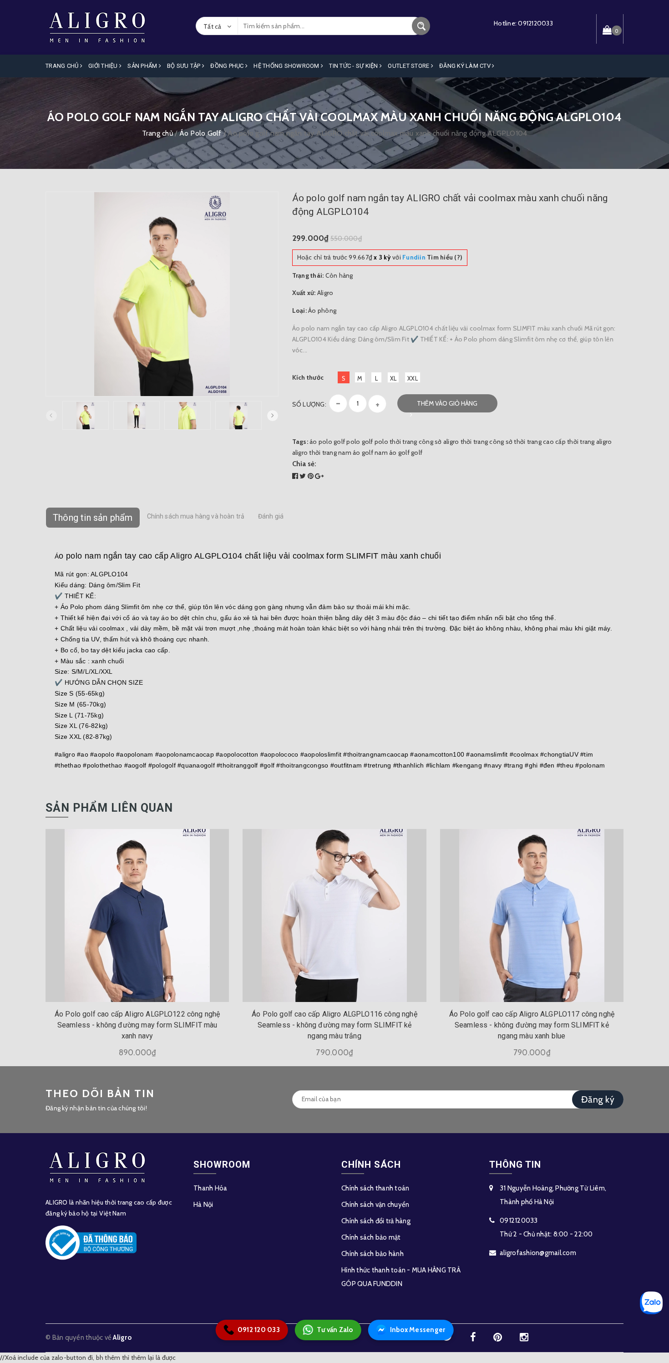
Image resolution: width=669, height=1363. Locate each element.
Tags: (301, 441)
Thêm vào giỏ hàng (447, 403)
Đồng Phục (227, 65)
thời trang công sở (487, 441)
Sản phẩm (142, 65)
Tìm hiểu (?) (432, 257)
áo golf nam (370, 452)
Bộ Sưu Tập (184, 65)
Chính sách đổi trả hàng (376, 1221)
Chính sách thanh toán (375, 1188)
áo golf (399, 452)
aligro (300, 452)
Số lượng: (309, 404)
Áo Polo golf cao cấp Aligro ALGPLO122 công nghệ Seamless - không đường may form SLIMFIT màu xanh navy (137, 1025)
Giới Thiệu (103, 65)
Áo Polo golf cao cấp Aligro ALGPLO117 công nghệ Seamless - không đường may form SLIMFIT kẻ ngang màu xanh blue (532, 1025)
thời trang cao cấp (540, 441)
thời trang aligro (589, 441)
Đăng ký (597, 1099)
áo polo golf (327, 441)
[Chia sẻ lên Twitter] (303, 476)
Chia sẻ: (304, 464)
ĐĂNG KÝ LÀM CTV (465, 65)
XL (393, 378)
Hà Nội (203, 1204)
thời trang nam (330, 452)
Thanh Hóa (210, 1188)
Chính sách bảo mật (371, 1237)
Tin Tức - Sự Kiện (354, 65)
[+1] (319, 476)
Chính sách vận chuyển (375, 1204)
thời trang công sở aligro (424, 441)
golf (416, 452)
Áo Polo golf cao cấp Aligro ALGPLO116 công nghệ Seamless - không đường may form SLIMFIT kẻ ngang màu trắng (334, 1025)
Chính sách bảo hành (372, 1254)
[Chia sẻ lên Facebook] (296, 476)
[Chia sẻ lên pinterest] (311, 476)
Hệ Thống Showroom (287, 65)
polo (381, 441)
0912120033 (535, 23)
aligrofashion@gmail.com (538, 1253)
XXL (412, 378)
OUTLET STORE (409, 65)
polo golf (359, 441)
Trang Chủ (63, 65)
